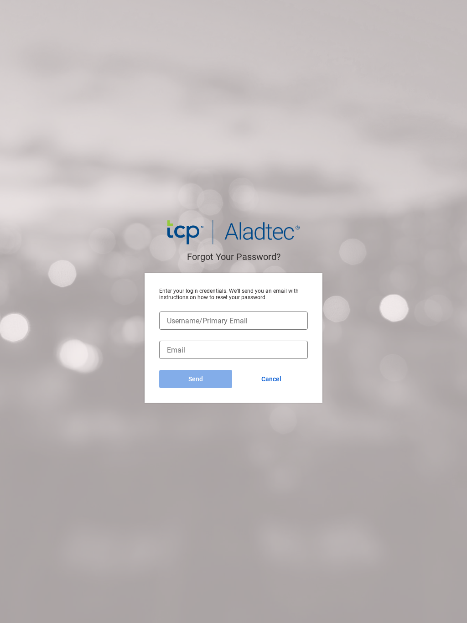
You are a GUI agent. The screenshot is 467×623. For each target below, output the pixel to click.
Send (195, 379)
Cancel (271, 379)
